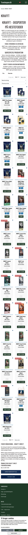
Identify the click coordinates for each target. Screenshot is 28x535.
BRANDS (6, 9)
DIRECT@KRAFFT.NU (11, 471)
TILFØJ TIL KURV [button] (7, 110)
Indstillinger (14, 533)
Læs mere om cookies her (5, 527)
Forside (2, 9)
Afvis (7, 530)
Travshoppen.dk (6, 2)
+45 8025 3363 (11, 477)
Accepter (20, 530)
